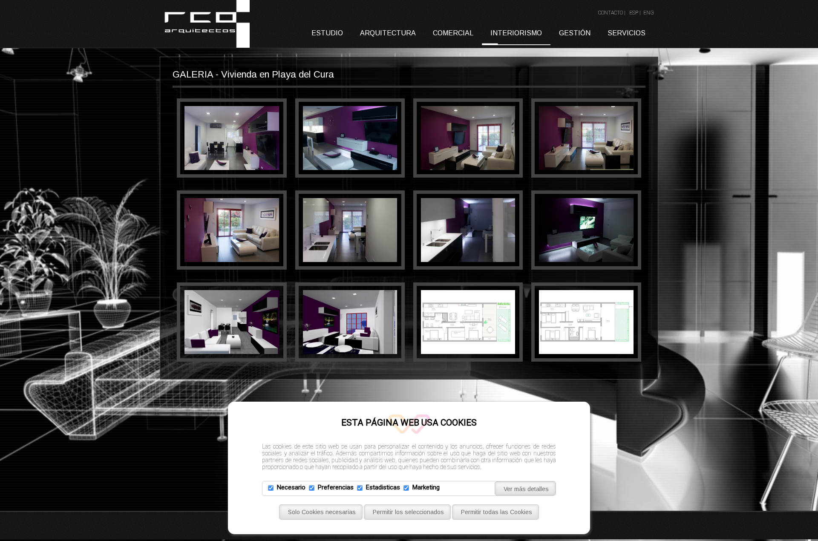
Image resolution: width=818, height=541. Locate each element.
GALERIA (193, 74)
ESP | (635, 13)
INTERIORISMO (516, 33)
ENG (648, 13)
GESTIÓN (574, 33)
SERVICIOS (626, 33)
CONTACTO (610, 13)
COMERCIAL (453, 33)
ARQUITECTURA (388, 33)
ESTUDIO (327, 33)
